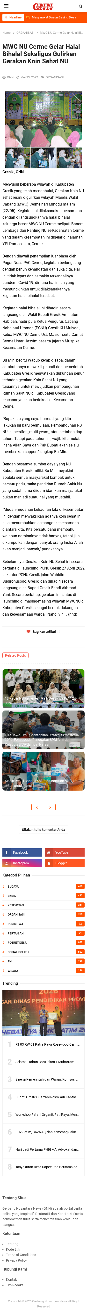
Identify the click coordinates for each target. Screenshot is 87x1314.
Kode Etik (13, 1249)
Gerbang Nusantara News (50, 1301)
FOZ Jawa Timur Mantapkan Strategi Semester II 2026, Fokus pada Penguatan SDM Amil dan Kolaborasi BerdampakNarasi (41, 739)
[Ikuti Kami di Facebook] (22, 852)
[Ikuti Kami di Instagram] (22, 863)
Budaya (13, 886)
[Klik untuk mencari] (80, 6)
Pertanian (15, 933)
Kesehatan (16, 905)
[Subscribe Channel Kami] (65, 852)
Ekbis (12, 896)
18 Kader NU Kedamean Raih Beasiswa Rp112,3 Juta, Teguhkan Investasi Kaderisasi (41, 700)
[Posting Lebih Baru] (36, 807)
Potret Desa (17, 942)
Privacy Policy (16, 1260)
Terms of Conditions (21, 1255)
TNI (10, 961)
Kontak (11, 1279)
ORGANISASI (55, 77)
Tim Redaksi (15, 1285)
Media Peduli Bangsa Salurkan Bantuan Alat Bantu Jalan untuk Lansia (43, 783)
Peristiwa (15, 924)
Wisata (13, 971)
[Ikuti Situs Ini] (65, 863)
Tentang (12, 1244)
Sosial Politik (18, 952)
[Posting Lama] (50, 807)
